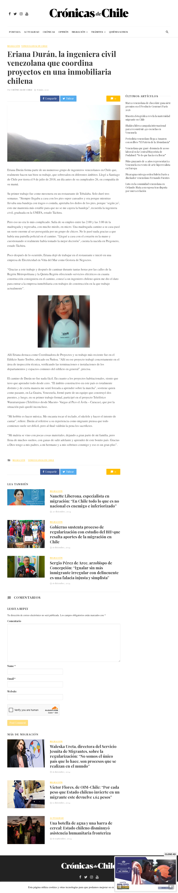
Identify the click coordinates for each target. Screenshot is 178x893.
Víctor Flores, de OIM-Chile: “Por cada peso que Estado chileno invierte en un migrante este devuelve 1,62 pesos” (85, 792)
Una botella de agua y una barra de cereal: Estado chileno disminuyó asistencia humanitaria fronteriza (81, 828)
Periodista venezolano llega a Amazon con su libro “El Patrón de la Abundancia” (148, 140)
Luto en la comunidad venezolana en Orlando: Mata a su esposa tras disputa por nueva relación (146, 187)
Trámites (97, 31)
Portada (15, 31)
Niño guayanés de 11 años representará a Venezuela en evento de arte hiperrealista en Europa (148, 165)
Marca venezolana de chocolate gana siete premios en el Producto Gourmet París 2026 (148, 106)
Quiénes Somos (118, 31)
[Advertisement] (148, 66)
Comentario (14, 621)
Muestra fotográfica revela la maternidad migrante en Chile (148, 117)
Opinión (63, 31)
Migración (78, 31)
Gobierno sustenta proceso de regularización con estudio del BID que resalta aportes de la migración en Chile (85, 534)
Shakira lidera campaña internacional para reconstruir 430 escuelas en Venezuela (146, 129)
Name (11, 666)
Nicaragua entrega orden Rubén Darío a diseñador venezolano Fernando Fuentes (147, 176)
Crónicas (49, 31)
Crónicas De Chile (21, 89)
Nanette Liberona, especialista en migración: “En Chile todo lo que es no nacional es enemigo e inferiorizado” (84, 501)
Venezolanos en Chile (34, 46)
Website (12, 691)
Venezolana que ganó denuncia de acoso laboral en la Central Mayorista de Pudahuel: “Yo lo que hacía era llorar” (147, 152)
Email (11, 678)
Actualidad (31, 31)
